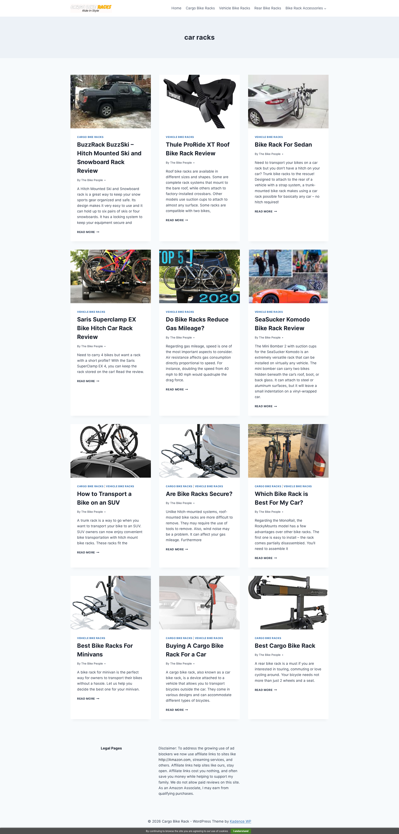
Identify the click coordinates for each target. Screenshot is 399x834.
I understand (241, 831)
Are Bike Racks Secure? (199, 493)
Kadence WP (240, 821)
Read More (88, 232)
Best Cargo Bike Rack (285, 645)
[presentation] (110, 101)
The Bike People (92, 180)
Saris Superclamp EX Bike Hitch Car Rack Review (106, 328)
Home (176, 8)
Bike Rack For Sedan (283, 144)
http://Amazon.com (175, 760)
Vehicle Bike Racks (234, 8)
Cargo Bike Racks (200, 8)
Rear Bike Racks (267, 8)
